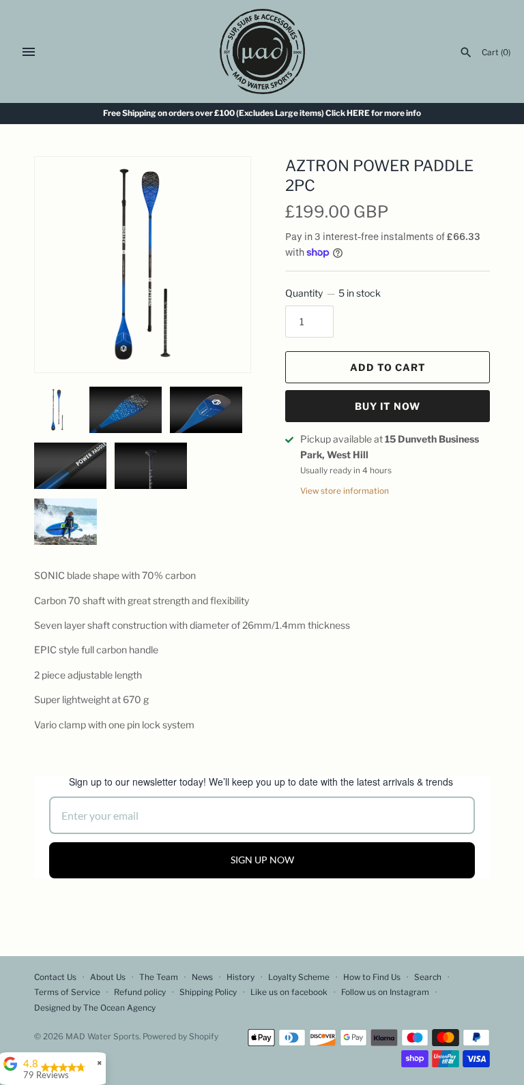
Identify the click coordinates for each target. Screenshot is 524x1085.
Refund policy (140, 992)
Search (427, 977)
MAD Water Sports (102, 1036)
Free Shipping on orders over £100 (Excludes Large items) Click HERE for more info (262, 113)
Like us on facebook (289, 992)
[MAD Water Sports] (262, 51)
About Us (108, 977)
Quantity (333, 293)
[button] (222, 184)
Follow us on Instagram (385, 992)
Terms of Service (67, 992)
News (202, 977)
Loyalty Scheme (299, 977)
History (240, 977)
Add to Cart (388, 367)
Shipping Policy (208, 992)
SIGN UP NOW (262, 859)
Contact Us (55, 977)
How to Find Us (372, 977)
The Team (158, 977)
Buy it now (387, 406)
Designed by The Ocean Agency (95, 1008)
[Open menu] (29, 52)
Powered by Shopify (180, 1036)
